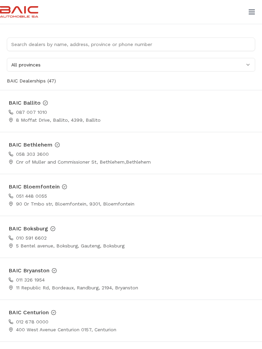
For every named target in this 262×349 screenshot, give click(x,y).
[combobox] (131, 65)
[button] (252, 12)
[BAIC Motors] (19, 12)
